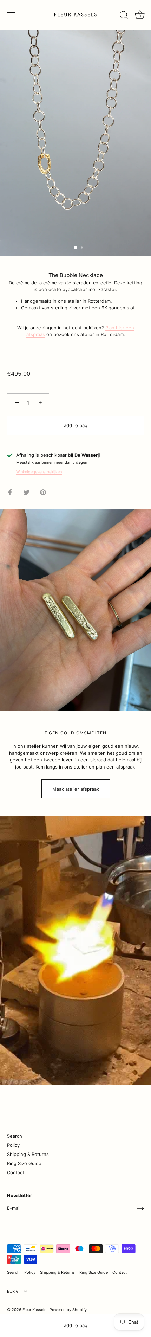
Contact (15, 1172)
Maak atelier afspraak (75, 789)
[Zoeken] (124, 16)
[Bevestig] (140, 1208)
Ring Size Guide (24, 1163)
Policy (13, 1145)
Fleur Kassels (34, 1309)
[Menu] (11, 15)
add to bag (75, 1325)
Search (14, 1136)
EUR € (12, 1291)
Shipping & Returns (28, 1154)
